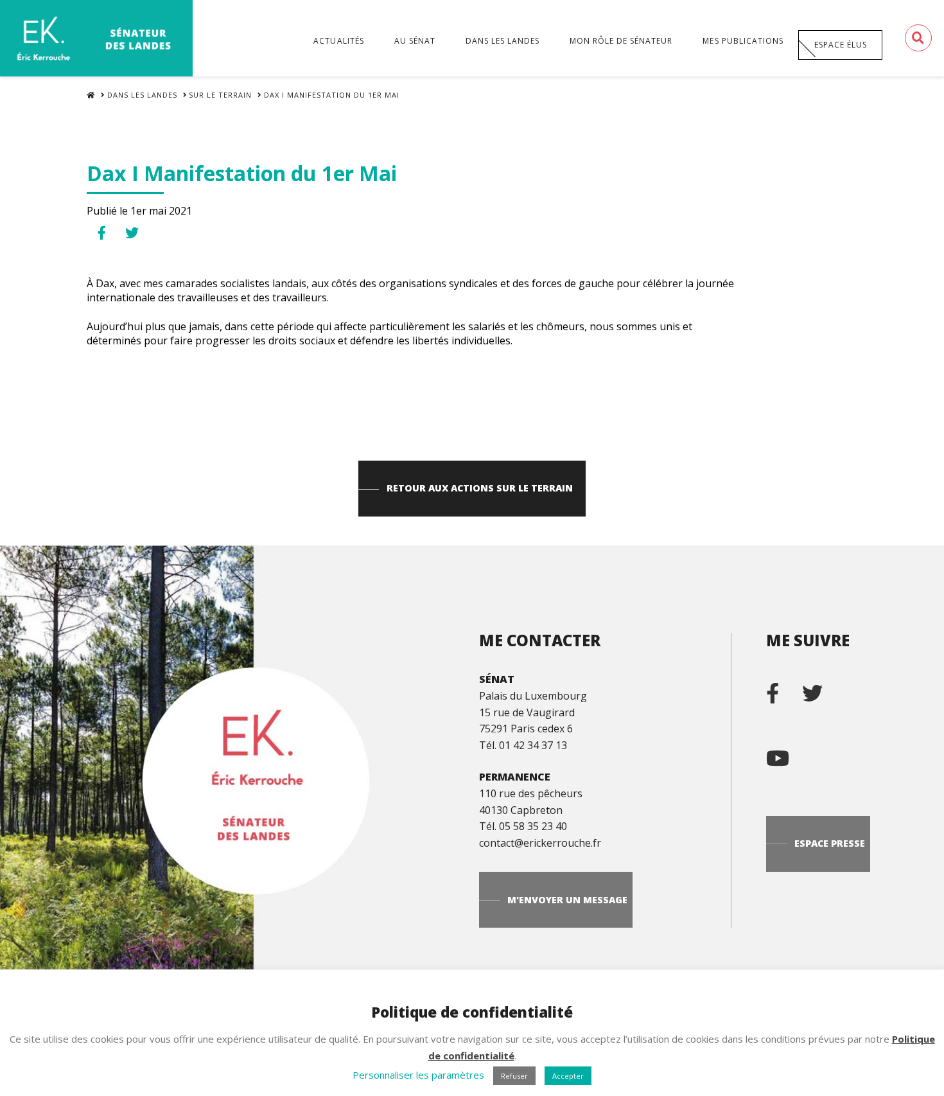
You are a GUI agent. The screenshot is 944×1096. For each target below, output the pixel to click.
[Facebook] (783, 688)
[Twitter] (822, 688)
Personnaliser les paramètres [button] (418, 1074)
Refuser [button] (514, 1076)
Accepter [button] (568, 1076)
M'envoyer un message (567, 900)
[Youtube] (788, 753)
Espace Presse (829, 843)
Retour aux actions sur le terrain (480, 488)
